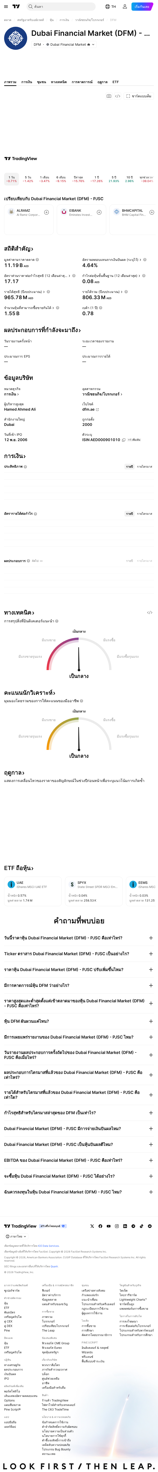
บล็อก (45, 1374)
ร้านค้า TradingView (55, 1400)
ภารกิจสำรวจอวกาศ (54, 1369)
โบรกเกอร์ (48, 1321)
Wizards (87, 1352)
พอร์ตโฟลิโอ (12, 1391)
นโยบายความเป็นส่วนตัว (57, 1431)
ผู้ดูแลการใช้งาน (92, 1313)
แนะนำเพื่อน (90, 1299)
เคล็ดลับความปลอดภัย (56, 1444)
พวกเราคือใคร (51, 1365)
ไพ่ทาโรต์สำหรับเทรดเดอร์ (58, 1405)
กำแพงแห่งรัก (90, 1295)
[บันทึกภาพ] (109, 96)
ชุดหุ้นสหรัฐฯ (50, 1352)
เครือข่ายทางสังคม (93, 1290)
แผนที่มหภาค (12, 1405)
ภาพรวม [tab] (10, 82)
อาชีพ (45, 1383)
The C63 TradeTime (55, 1409)
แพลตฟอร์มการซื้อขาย (134, 1308)
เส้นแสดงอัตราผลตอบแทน (20, 1396)
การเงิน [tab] (26, 82)
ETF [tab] (116, 82)
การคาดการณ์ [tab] (82, 82)
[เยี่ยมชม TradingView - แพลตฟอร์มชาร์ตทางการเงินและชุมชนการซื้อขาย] (20, 158)
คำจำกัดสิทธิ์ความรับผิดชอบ (59, 1426)
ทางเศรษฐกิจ (12, 1365)
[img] (89, 44)
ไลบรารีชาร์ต (128, 1295)
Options (9, 1400)
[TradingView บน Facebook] (100, 1226)
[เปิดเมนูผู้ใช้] (6, 6)
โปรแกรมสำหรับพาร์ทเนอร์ (137, 1330)
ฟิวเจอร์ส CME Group (56, 1343)
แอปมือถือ (10, 1422)
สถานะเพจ (48, 1454)
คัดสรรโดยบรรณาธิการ (97, 1335)
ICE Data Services (48, 1245)
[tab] (129, 466)
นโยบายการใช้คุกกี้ (54, 1435)
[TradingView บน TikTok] (141, 1226)
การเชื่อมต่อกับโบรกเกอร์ (135, 1326)
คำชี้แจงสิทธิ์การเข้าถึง (56, 1440)
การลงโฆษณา (129, 1321)
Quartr (54, 1266)
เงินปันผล (10, 1374)
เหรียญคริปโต (13, 1317)
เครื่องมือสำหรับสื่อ (53, 1387)
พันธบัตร (9, 1312)
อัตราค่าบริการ (51, 1295)
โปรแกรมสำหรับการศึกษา (136, 1335)
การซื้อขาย (89, 1326)
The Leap (48, 1330)
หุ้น (6, 1303)
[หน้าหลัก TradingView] (16, 6)
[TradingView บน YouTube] (109, 1226)
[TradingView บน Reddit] (150, 1226)
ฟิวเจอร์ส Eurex (52, 1347)
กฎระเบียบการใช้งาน (95, 1308)
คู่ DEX (8, 1326)
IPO (6, 1378)
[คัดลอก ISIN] (123, 440)
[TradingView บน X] (92, 1226)
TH (113, 7)
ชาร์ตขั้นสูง (127, 1304)
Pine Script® (12, 1409)
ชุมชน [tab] (41, 82)
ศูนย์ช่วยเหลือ (50, 1378)
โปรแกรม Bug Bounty (56, 1449)
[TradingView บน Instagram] (117, 1226)
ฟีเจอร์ (46, 1290)
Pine (7, 1330)
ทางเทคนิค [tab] (59, 82)
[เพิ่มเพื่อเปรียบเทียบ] (46, 212)
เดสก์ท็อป (10, 1426)
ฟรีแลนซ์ (87, 1356)
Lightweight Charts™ (133, 1299)
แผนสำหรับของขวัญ (55, 1304)
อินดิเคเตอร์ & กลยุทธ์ (95, 1347)
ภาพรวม (47, 1317)
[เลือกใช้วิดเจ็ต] (117, 96)
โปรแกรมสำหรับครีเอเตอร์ (98, 1304)
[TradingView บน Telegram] (133, 1226)
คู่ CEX (8, 1321)
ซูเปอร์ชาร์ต (12, 1290)
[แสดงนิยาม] (37, 259)
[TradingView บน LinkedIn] (125, 1226)
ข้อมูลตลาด (49, 1299)
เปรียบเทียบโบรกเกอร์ (55, 1326)
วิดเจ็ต (124, 1290)
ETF (6, 1307)
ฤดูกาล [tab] (103, 82)
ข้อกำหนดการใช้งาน (55, 1422)
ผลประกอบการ (13, 1369)
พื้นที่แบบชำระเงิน (93, 1361)
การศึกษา (88, 1330)
